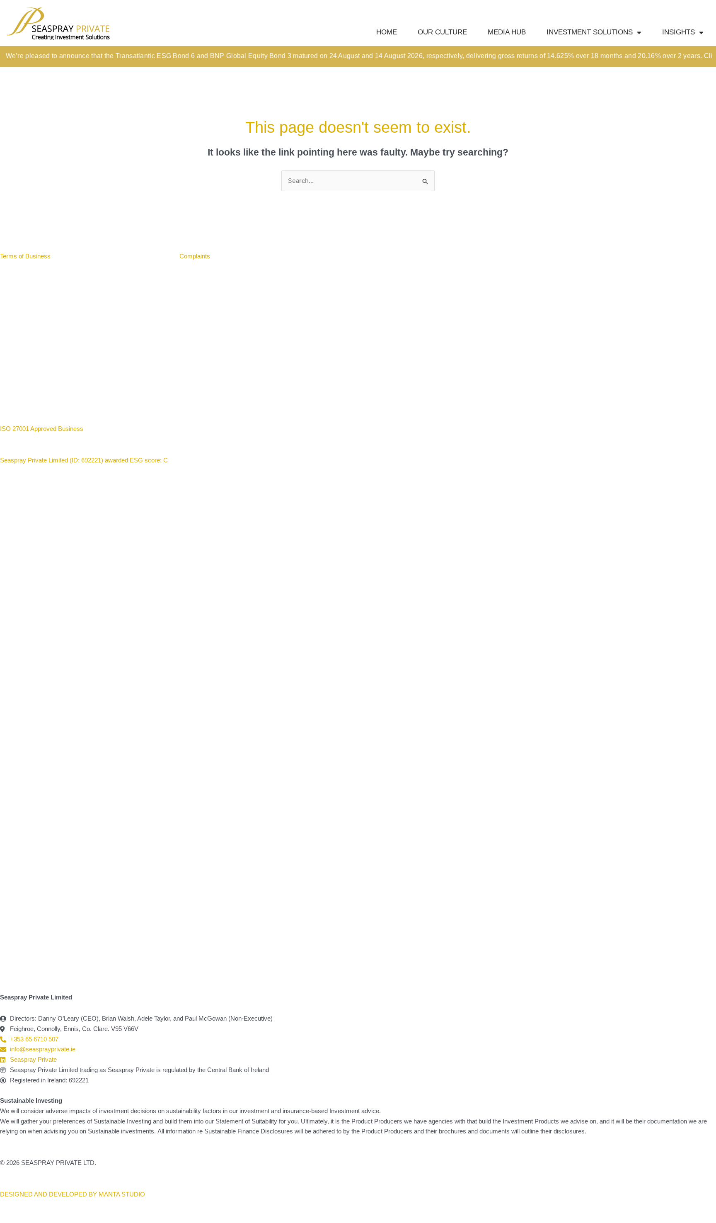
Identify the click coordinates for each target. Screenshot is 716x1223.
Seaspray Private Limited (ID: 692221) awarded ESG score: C (84, 460)
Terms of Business (26, 256)
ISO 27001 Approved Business (41, 428)
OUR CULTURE (442, 32)
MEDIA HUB (507, 32)
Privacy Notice (148, 256)
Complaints (194, 256)
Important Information (89, 256)
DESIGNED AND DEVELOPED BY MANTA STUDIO (72, 1194)
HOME (386, 32)
